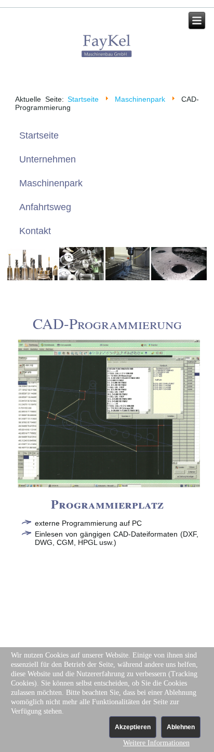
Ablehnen (181, 727)
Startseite (83, 99)
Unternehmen (47, 159)
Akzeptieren (133, 727)
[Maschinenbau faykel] (107, 47)
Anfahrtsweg (45, 207)
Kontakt (35, 231)
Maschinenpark (140, 99)
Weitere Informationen (156, 743)
